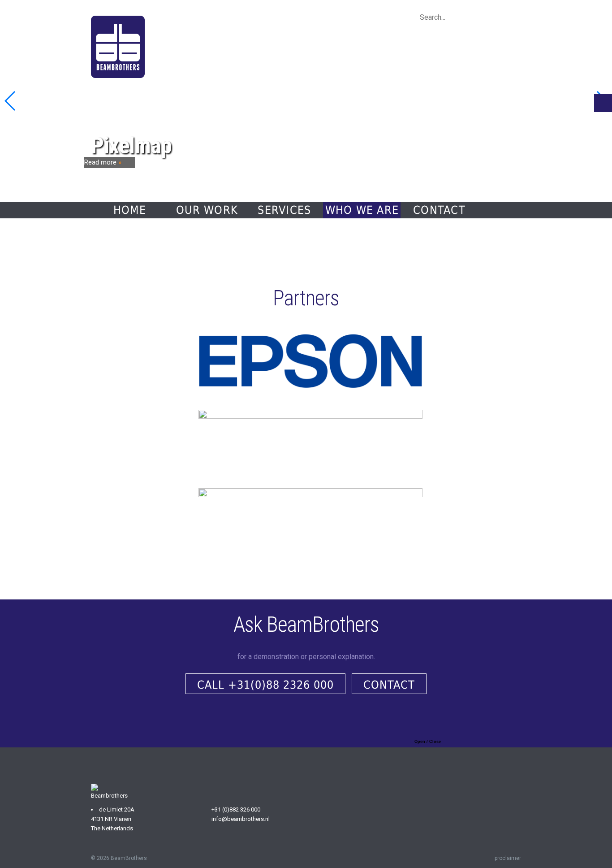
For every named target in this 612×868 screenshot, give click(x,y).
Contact (439, 210)
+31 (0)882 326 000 (235, 809)
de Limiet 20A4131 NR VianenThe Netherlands (112, 819)
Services (284, 210)
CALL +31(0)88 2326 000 (265, 684)
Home (129, 210)
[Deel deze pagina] (603, 103)
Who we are (362, 210)
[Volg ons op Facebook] (209, 839)
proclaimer (508, 858)
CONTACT (389, 684)
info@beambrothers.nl (240, 819)
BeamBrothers (129, 858)
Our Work (207, 210)
